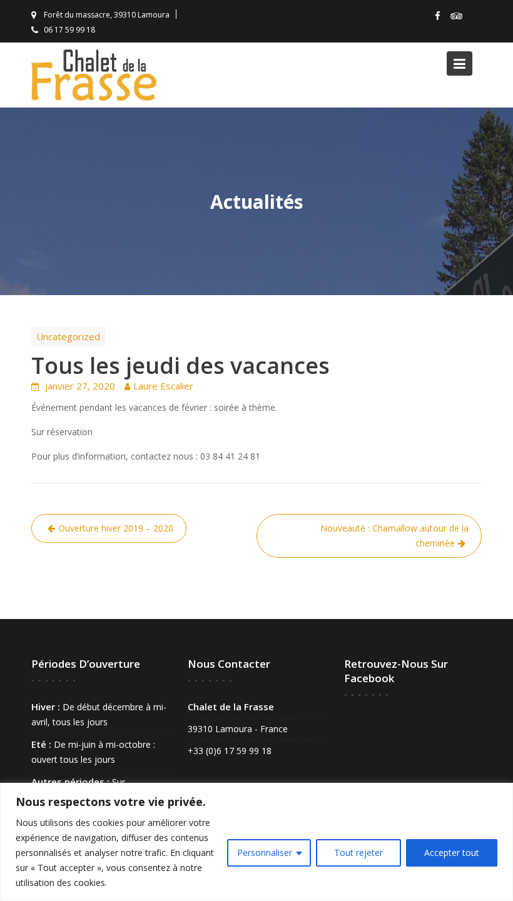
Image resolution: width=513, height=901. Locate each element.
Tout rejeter (358, 852)
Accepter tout (451, 852)
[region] (256, 842)
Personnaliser (264, 852)
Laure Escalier (163, 386)
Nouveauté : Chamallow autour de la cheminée (394, 535)
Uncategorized (68, 336)
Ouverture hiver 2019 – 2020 (115, 528)
